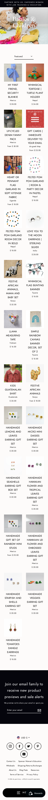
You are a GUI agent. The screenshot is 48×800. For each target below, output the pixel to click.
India (35, 250)
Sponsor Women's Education (29, 761)
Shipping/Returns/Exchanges (30, 765)
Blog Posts (23, 770)
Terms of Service (16, 774)
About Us (12, 770)
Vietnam (13, 343)
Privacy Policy (32, 774)
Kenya (13, 300)
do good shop (35, 146)
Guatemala (13, 397)
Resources (35, 770)
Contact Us (11, 761)
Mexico (13, 100)
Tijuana (35, 292)
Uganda (13, 200)
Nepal (35, 100)
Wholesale (10, 765)
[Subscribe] (39, 710)
